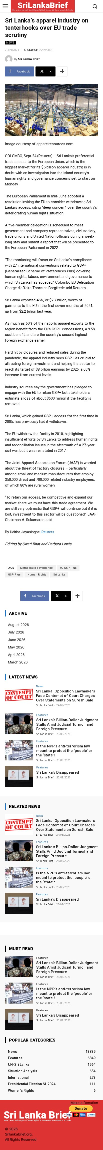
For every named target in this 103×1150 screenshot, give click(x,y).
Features (42, 714)
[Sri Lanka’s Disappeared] (19, 776)
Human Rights (37, 574)
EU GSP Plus (68, 568)
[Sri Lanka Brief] (9, 59)
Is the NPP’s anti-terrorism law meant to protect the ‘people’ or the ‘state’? (64, 750)
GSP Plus (14, 574)
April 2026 (16, 654)
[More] (62, 71)
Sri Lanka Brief (29, 59)
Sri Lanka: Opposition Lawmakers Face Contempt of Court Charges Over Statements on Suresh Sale (65, 695)
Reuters (48, 532)
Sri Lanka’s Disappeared (57, 772)
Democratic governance (36, 568)
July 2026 (16, 632)
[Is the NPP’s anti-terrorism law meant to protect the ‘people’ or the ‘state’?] (19, 750)
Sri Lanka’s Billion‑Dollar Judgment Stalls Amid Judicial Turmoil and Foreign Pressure (67, 724)
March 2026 (18, 662)
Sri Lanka (59, 574)
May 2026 (16, 647)
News (10, 42)
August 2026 (18, 624)
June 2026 (17, 639)
